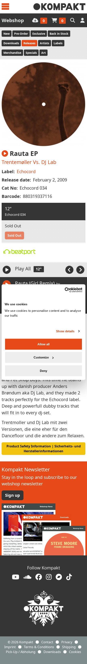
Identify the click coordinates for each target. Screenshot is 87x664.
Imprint (10, 647)
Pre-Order (21, 34)
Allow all (43, 344)
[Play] (7, 270)
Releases (29, 43)
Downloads (11, 43)
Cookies (75, 652)
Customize (41, 357)
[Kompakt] (59, 6)
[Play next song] (80, 269)
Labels (58, 43)
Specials (31, 53)
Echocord (26, 171)
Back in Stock (59, 34)
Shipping (69, 647)
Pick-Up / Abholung (20, 652)
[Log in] (82, 20)
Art (43, 53)
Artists (44, 43)
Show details (65, 331)
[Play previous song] (69, 269)
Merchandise (12, 53)
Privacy (66, 642)
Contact (47, 642)
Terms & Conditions (39, 647)
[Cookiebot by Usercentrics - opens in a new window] (64, 290)
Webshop (13, 20)
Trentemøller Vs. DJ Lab (29, 162)
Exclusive (38, 34)
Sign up (12, 495)
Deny (43, 370)
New (6, 34)
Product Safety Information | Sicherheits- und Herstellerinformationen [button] (43, 448)
